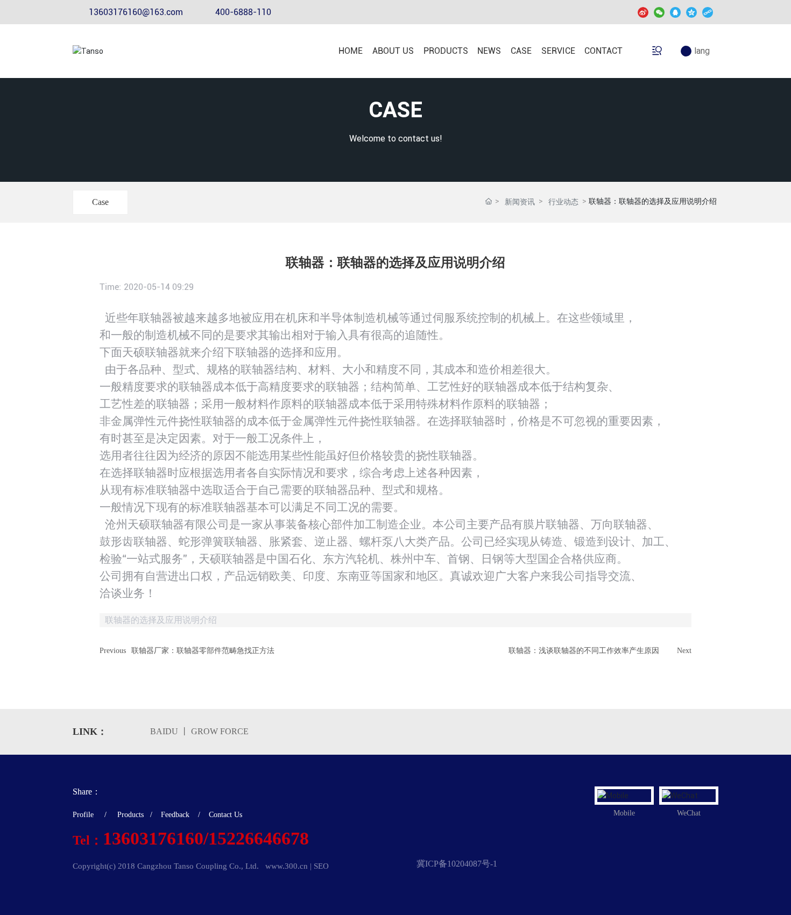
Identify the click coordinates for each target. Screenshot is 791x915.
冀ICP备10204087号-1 (456, 863)
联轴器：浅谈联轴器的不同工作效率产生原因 (583, 651)
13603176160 (153, 838)
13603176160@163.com (136, 12)
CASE (395, 110)
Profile (83, 815)
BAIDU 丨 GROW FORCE (199, 731)
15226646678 (258, 838)
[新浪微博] (643, 12)
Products (130, 815)
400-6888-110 (243, 12)
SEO (321, 866)
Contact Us (225, 815)
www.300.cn (286, 866)
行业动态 (563, 201)
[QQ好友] (675, 12)
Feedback (175, 815)
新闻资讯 (520, 201)
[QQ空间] (691, 12)
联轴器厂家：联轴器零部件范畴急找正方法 (202, 651)
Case (100, 202)
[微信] (659, 12)
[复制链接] (707, 12)
